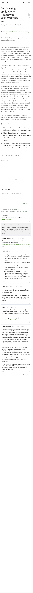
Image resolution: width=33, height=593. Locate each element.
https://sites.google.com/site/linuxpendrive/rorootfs (16, 244)
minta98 (5, 251)
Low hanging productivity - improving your (9, 13)
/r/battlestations (6, 219)
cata (4, 215)
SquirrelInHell (7, 238)
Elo (3, 21)
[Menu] (3, 2)
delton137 (6, 286)
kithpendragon (7, 326)
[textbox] (16, 195)
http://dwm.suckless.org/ (9, 320)
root (4, 307)
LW (7, 2)
